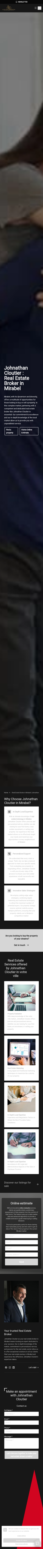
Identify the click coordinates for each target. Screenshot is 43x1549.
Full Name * (8, 1410)
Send (21, 1262)
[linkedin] (13, 1367)
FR (39, 8)
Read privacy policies (21, 1544)
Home (6, 792)
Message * (8, 1437)
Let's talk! (33, 1367)
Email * (6, 1419)
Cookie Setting (21, 1536)
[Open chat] (37, 1543)
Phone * (7, 1428)
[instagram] (10, 1367)
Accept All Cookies (21, 1540)
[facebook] (6, 1367)
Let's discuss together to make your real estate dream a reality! (21, 1454)
